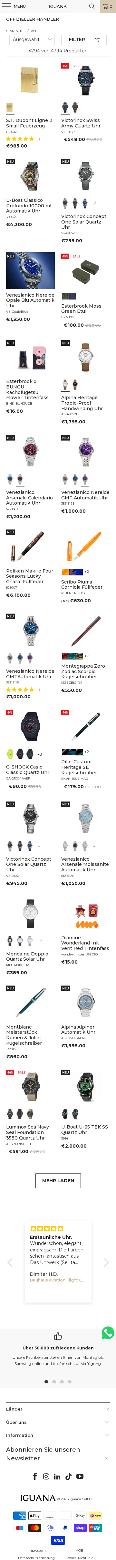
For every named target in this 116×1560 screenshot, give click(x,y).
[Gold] (10, 107)
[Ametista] (72, 571)
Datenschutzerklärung (36, 1558)
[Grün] (10, 753)
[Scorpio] (65, 656)
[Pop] (79, 571)
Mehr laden (58, 1181)
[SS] (75, 1113)
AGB (79, 1550)
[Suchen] (92, 6)
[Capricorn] (79, 656)
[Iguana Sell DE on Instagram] (46, 1477)
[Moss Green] (65, 296)
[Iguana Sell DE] (58, 6)
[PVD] (65, 1113)
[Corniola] (65, 571)
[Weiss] (65, 384)
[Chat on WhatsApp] (108, 1335)
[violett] (85, 479)
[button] (20, 139)
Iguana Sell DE (82, 1499)
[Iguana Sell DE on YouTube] (80, 1477)
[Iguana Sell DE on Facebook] (35, 1477)
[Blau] (65, 107)
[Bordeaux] (20, 479)
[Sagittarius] (72, 656)
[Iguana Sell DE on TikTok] (69, 1477)
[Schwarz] (75, 107)
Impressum (36, 1550)
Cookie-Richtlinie (79, 1558)
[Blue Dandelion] (72, 296)
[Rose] (85, 846)
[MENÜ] (3, 6)
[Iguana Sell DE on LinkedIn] (58, 1477)
